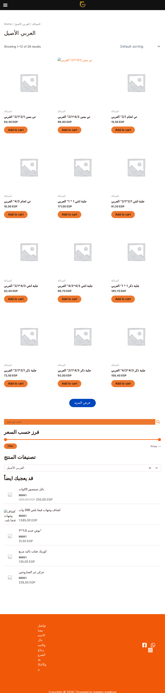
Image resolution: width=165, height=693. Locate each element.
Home (8, 24)
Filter (10, 446)
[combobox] (82, 467)
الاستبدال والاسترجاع (41, 642)
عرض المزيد (82, 402)
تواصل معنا (42, 628)
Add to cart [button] (16, 130)
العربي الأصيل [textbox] (79, 468)
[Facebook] (144, 645)
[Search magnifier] (158, 422)
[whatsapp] (153, 645)
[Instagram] (150, 650)
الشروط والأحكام (42, 662)
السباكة (36, 24)
